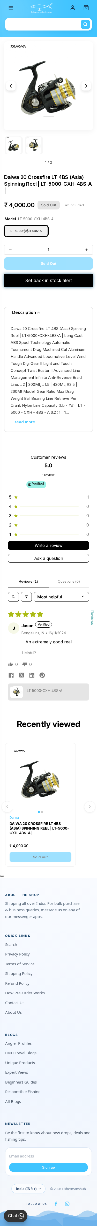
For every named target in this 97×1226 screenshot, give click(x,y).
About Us (13, 1012)
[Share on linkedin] (32, 676)
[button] (48, 497)
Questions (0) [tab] (69, 581)
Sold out (40, 857)
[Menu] (11, 7)
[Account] (72, 7)
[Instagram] (67, 1204)
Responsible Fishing (23, 1091)
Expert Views (16, 1072)
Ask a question (48, 558)
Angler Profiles (18, 1043)
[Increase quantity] (86, 249)
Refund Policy (17, 983)
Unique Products (20, 1062)
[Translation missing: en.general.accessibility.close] (2, 876)
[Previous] (11, 86)
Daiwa (14, 817)
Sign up (48, 1167)
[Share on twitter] (21, 676)
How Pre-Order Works (25, 992)
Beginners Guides (21, 1082)
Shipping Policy (19, 973)
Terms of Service (19, 963)
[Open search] (13, 597)
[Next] (86, 86)
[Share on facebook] (11, 675)
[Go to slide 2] (34, 145)
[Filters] (26, 597)
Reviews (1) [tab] (28, 581)
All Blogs (13, 1101)
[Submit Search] (85, 24)
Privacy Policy (17, 954)
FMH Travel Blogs (20, 1052)
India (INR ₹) (26, 1188)
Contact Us (14, 1002)
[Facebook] (56, 1204)
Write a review (49, 545)
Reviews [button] (92, 617)
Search (11, 944)
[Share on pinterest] (42, 675)
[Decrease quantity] (10, 249)
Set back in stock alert (48, 280)
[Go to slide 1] (14, 145)
